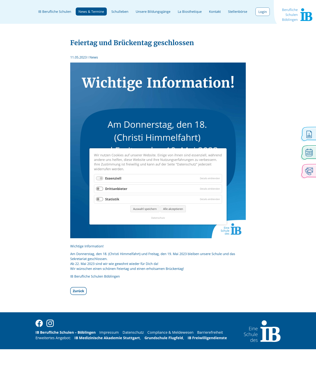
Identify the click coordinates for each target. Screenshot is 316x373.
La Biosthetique (190, 11)
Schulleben (119, 11)
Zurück (78, 291)
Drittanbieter (116, 188)
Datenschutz (133, 332)
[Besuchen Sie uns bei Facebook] (39, 322)
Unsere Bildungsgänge (153, 11)
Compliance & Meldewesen (170, 332)
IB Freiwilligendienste (207, 337)
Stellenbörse (237, 11)
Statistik (112, 199)
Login (262, 12)
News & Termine (91, 11)
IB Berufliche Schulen (54, 11)
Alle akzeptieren (173, 209)
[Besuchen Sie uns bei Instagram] (50, 322)
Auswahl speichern (145, 209)
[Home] (262, 330)
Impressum (109, 332)
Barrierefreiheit (210, 332)
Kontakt (215, 11)
